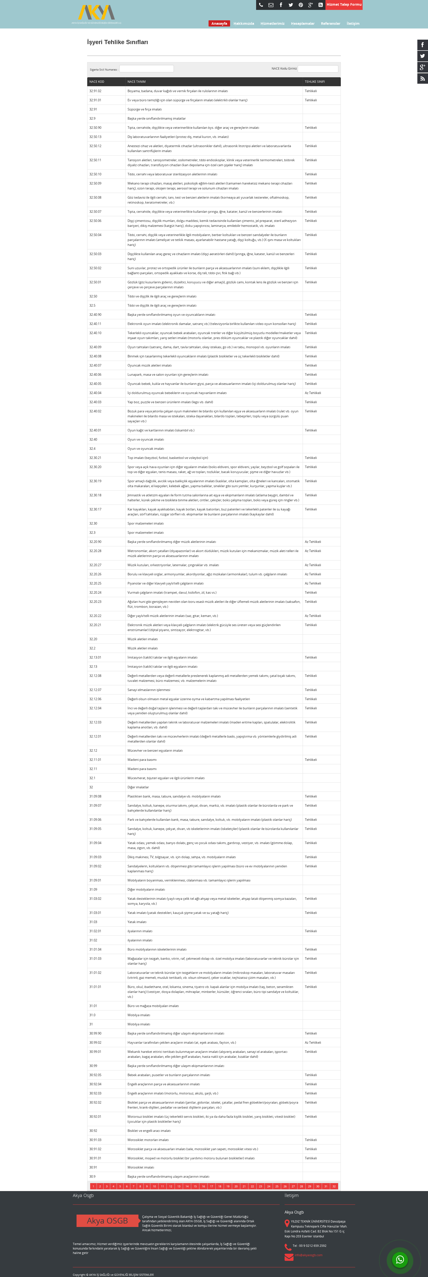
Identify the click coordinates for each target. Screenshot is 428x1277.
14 (187, 1186)
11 (162, 1186)
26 (285, 1186)
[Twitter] (291, 5)
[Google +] (311, 5)
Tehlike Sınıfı (315, 82)
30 (317, 1186)
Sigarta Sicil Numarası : (104, 69)
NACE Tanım (137, 82)
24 (268, 1186)
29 (309, 1186)
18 (219, 1186)
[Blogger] (320, 5)
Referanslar (330, 23)
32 (334, 1186)
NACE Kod (96, 82)
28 (301, 1186)
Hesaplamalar (301, 23)
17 (211, 1186)
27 (293, 1186)
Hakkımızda (242, 23)
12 (170, 1186)
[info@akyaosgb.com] (271, 5)
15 (195, 1186)
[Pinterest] (301, 5)
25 (276, 1186)
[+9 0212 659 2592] (261, 5)
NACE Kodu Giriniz (285, 68)
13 (178, 1186)
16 (203, 1186)
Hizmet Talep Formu (344, 4)
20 (236, 1186)
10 (154, 1186)
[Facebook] (281, 5)
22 (252, 1186)
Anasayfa (219, 23)
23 (260, 1186)
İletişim (353, 23)
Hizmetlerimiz (271, 23)
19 (227, 1186)
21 (244, 1186)
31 (325, 1186)
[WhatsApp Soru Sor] (400, 1260)
